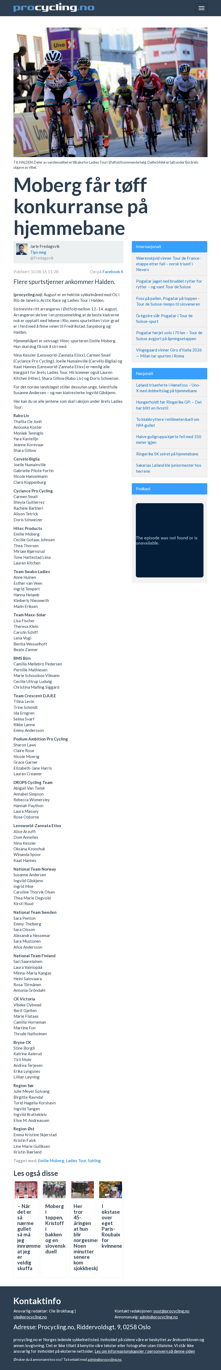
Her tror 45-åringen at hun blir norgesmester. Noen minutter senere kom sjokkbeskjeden (91, 1237)
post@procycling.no (171, 1310)
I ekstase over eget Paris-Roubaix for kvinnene (112, 1226)
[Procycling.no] (53, 8)
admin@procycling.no (159, 1316)
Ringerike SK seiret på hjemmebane (167, 453)
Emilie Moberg (51, 1160)
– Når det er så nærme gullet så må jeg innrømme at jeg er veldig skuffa (29, 1237)
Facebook (111, 271)
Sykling (94, 1160)
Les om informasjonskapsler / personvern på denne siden (145, 1351)
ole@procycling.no (30, 1316)
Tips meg (38, 252)
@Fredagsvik (42, 257)
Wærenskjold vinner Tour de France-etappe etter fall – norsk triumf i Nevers (168, 264)
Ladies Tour (76, 1160)
